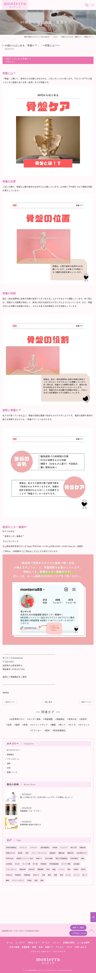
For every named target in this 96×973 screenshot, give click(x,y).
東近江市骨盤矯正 (62, 858)
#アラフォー (36, 730)
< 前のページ (9, 702)
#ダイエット (84, 724)
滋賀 (43, 875)
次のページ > (86, 702)
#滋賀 (9, 724)
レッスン (61, 869)
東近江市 (73, 847)
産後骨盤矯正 (45, 847)
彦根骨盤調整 (54, 864)
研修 (48, 869)
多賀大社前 (10, 858)
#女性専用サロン (17, 719)
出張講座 (77, 864)
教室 (54, 869)
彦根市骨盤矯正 (11, 847)
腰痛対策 (71, 853)
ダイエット (23, 847)
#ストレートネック (39, 724)
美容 (61, 875)
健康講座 (41, 869)
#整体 (47, 730)
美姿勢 (20, 853)
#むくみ (72, 724)
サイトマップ (59, 952)
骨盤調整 (27, 875)
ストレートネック (18, 880)
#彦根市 (83, 719)
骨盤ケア (39, 858)
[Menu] (92, 5)
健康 (55, 875)
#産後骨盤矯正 (59, 730)
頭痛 (82, 858)
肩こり (84, 875)
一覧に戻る (48, 702)
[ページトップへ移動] (91, 930)
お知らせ (36, 875)
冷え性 (17, 864)
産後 (36, 880)
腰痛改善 (61, 853)
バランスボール (13, 759)
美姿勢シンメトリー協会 (24, 858)
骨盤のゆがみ (10, 853)
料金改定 (31, 869)
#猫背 (17, 724)
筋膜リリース (12, 772)
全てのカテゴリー (14, 750)
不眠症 (29, 880)
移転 (69, 869)
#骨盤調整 (48, 719)
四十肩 (35, 864)
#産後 (25, 724)
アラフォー (34, 847)
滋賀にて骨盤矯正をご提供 (14, 676)
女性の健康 (48, 858)
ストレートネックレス (39, 853)
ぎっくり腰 (26, 864)
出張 (8, 767)
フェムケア (64, 847)
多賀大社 (9, 875)
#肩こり (62, 724)
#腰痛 (53, 724)
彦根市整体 (74, 858)
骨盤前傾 (83, 847)
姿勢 (8, 763)
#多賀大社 (72, 719)
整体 (49, 875)
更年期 (54, 847)
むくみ (68, 875)
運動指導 (23, 869)
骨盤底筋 (53, 853)
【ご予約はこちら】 (31, 551)
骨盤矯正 (5, 692)
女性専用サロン (81, 853)
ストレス (77, 875)
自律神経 (9, 864)
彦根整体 (43, 864)
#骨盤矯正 (60, 719)
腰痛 (7, 880)
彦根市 (83, 869)
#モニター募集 (34, 719)
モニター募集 (66, 864)
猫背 (42, 880)
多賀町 (76, 869)
